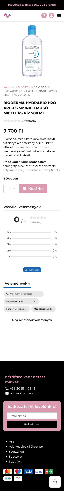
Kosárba (36, 189)
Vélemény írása (32, 269)
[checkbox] (43, 309)
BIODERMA (25, 87)
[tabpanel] (32, 324)
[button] (59, 15)
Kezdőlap (9, 87)
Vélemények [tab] (17, 283)
